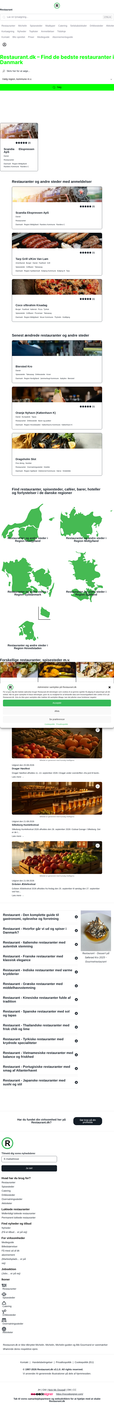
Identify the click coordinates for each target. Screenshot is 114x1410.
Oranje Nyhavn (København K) (36, 412)
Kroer (48, 374)
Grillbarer (29, 267)
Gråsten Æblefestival (23, 884)
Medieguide (8, 1242)
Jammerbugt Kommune (49, 378)
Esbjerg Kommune (48, 271)
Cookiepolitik (50, 724)
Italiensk (33, 309)
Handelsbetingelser (42, 1362)
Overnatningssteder (35, 467)
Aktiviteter (7, 1203)
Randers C (24, 167)
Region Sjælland (30, 471)
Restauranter (9, 160)
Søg (59, 87)
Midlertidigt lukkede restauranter (18, 1213)
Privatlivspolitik (62, 724)
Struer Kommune (46, 317)
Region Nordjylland (31, 378)
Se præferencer (57, 719)
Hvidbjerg (66, 317)
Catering (6, 1191)
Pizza (40, 309)
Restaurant (6, 9)
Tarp (68, 271)
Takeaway (39, 267)
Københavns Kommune (51, 425)
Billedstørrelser (10, 1246)
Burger (28, 263)
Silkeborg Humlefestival (25, 825)
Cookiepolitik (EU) (84, 1362)
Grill (48, 263)
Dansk (6, 156)
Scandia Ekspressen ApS (19, 150)
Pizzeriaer (39, 313)
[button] (109, 687)
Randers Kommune (11, 167)
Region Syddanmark (32, 271)
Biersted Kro (24, 366)
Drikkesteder (40, 374)
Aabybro (63, 378)
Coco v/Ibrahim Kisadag (31, 305)
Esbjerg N (61, 271)
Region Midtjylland (19, 164)
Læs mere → (18, 777)
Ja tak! (29, 1168)
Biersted (71, 378)
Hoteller (47, 467)
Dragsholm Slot (26, 459)
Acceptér (57, 703)
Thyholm (57, 317)
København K (67, 425)
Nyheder (6, 1228)
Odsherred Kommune (46, 471)
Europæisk (26, 417)
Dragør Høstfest (21, 768)
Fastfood (42, 263)
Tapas (33, 417)
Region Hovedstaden (32, 425)
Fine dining (20, 463)
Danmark (7, 164)
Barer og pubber (44, 421)
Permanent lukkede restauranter (19, 1217)
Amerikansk (20, 263)
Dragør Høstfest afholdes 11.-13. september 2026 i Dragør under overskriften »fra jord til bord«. (56, 773)
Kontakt (24, 1362)
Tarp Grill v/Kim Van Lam (32, 258)
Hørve (58, 471)
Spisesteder (20, 267)
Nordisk (29, 463)
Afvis (57, 711)
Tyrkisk (46, 309)
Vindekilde (66, 471)
